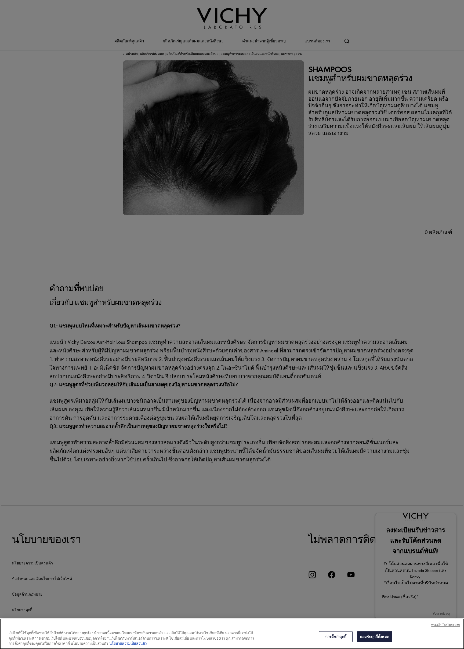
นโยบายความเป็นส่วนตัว (128, 643)
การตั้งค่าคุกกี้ (335, 637)
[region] (232, 633)
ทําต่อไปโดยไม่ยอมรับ (445, 625)
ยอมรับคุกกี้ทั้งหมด (374, 637)
